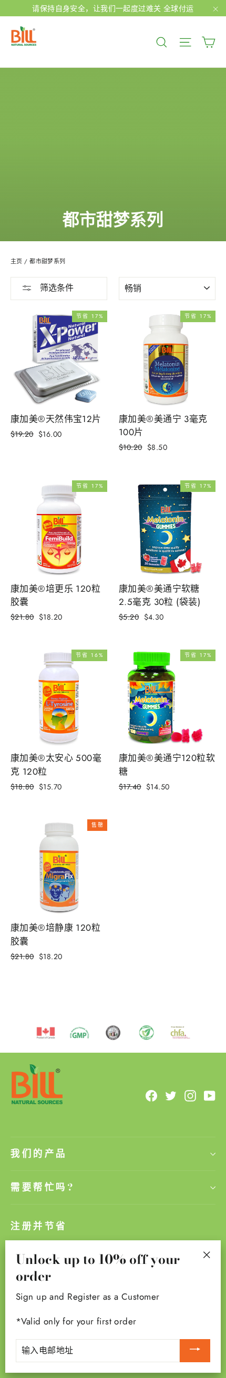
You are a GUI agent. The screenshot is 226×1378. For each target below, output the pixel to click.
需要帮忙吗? (42, 1187)
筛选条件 (55, 288)
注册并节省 (39, 1225)
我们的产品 (39, 1153)
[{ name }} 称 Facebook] (151, 1095)
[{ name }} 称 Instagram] (190, 1095)
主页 (17, 261)
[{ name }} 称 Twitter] (171, 1095)
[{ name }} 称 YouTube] (209, 1095)
